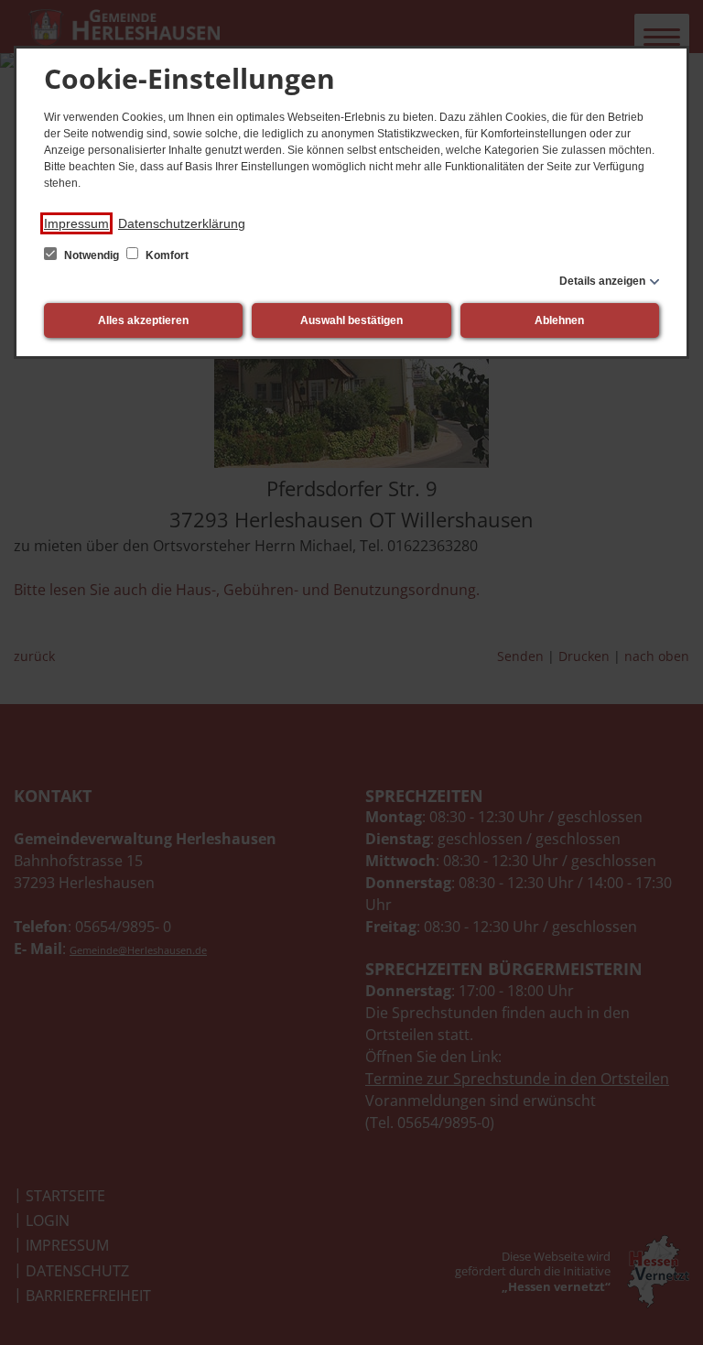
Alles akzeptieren (143, 320)
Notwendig (91, 255)
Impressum (76, 223)
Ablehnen (559, 320)
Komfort (166, 255)
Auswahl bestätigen (351, 320)
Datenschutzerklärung (181, 223)
